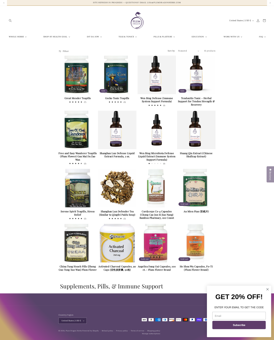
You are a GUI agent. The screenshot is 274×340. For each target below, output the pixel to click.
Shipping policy (153, 331)
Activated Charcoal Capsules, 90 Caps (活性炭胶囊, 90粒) (117, 268)
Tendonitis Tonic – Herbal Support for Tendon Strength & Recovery (196, 101)
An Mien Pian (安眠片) (196, 211)
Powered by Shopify (90, 331)
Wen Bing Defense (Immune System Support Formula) (156, 100)
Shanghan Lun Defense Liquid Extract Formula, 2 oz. (117, 155)
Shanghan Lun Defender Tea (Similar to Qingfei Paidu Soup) (117, 213)
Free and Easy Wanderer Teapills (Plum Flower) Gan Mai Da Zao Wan (78, 156)
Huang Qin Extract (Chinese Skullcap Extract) (196, 155)
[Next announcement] (270, 3)
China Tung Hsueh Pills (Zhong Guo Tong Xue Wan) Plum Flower (78, 268)
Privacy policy (122, 331)
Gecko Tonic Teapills (117, 98)
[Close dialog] (267, 289)
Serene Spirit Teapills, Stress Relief (78, 213)
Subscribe (239, 325)
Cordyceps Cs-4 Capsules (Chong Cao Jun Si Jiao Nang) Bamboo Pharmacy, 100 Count (157, 214)
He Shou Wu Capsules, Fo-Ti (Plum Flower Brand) (196, 268)
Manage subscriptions (151, 334)
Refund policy (107, 331)
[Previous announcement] (4, 3)
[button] (10, 20)
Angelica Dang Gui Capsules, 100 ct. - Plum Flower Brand (157, 268)
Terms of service (137, 331)
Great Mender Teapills (78, 98)
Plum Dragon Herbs (74, 331)
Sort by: (171, 50)
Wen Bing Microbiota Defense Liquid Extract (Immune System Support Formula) (156, 156)
